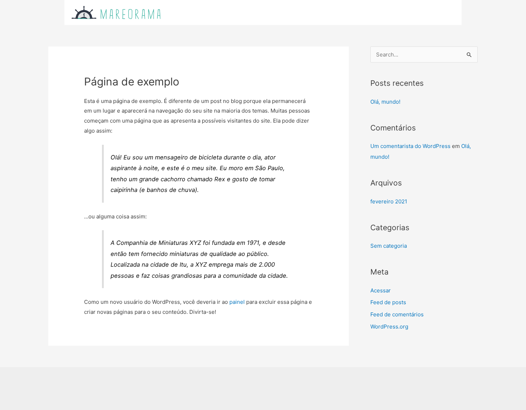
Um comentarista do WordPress (410, 146)
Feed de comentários (397, 314)
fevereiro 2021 (388, 201)
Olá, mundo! (385, 101)
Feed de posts (388, 302)
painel (237, 301)
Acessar (380, 290)
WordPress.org (389, 326)
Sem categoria (388, 245)
